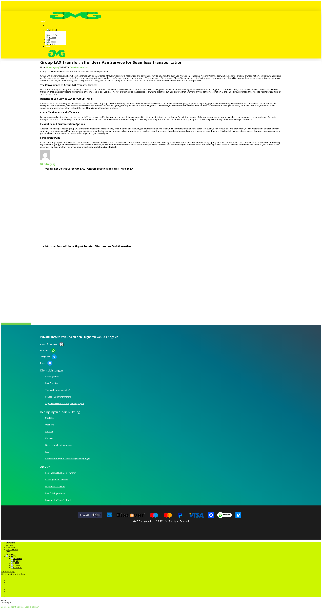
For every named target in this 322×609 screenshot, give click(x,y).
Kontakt (49, 438)
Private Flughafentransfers (58, 396)
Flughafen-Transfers (55, 486)
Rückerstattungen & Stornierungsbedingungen (67, 458)
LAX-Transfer (51, 383)
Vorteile (49, 431)
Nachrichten (12, 549)
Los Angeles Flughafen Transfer (60, 473)
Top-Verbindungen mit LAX (58, 390)
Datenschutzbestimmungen (58, 445)
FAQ (47, 451)
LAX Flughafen (52, 376)
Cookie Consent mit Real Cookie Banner (20, 606)
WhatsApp (44, 350)
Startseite (49, 418)
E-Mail (43, 363)
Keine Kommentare (78, 67)
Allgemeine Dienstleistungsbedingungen (64, 403)
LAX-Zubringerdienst (55, 493)
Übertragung (52, 67)
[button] (43, 21)
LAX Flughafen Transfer (56, 479)
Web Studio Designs (8, 572)
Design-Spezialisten (18, 574)
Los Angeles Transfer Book (58, 500)
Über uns (49, 424)
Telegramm (45, 357)
